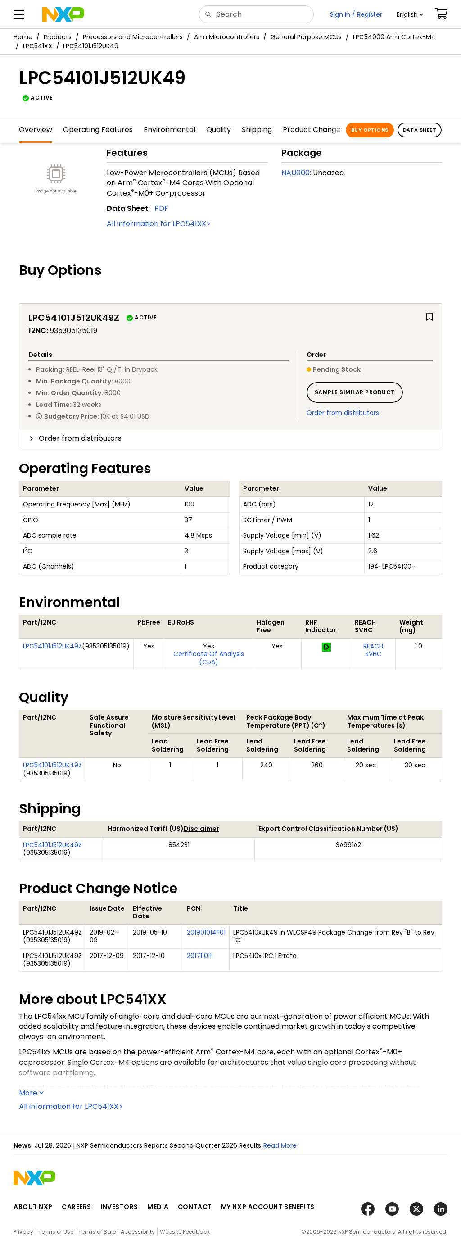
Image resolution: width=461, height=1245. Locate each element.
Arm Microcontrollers (226, 36)
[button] (410, 14)
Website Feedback (185, 1232)
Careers (76, 1206)
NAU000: (296, 173)
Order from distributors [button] (80, 438)
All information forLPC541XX (156, 224)
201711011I (200, 955)
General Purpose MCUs (306, 36)
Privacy (23, 1232)
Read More (280, 1145)
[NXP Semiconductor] (63, 14)
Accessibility (138, 1232)
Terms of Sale (97, 1232)
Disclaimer (201, 828)
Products (58, 36)
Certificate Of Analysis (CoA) (208, 657)
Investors (119, 1206)
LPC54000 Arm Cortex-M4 (394, 36)
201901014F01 (206, 932)
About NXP (33, 1206)
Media (158, 1206)
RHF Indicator (320, 626)
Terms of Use (55, 1232)
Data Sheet (419, 129)
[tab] (230, 438)
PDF (161, 208)
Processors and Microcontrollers (133, 36)
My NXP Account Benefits (268, 1206)
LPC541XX (37, 45)
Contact (195, 1206)
